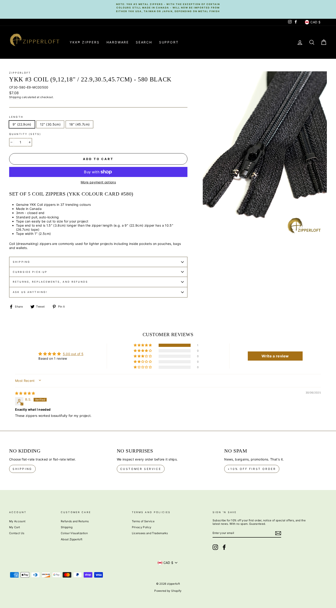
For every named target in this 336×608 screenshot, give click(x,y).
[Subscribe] (278, 533)
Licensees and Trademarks (150, 533)
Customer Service (140, 469)
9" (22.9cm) (22, 124)
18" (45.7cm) (79, 124)
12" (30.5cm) (50, 124)
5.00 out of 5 (73, 354)
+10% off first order (252, 469)
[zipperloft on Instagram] (215, 547)
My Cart (14, 527)
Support (169, 42)
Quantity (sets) (25, 134)
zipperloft (20, 72)
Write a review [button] (275, 356)
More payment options (98, 182)
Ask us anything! (30, 292)
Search (144, 42)
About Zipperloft (72, 539)
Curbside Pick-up (30, 272)
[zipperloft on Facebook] (224, 547)
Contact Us (16, 533)
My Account (17, 521)
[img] (25, 393)
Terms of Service (143, 521)
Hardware (118, 42)
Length (16, 116)
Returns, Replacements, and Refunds (50, 281)
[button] (143, 345)
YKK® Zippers (85, 42)
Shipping (15, 97)
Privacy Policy (142, 527)
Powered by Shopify (167, 590)
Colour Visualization (74, 533)
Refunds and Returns (75, 521)
